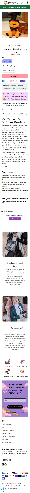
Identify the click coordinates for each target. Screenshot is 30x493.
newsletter (20, 105)
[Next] (28, 40)
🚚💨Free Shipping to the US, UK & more (15, 7)
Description (7, 114)
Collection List (6, 442)
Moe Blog (20, 483)
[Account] (22, 2)
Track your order (7, 424)
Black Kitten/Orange (9, 66)
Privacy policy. (18, 414)
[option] (15, 7)
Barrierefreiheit (22, 485)
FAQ (3, 427)
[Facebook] (3, 464)
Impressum (5, 439)
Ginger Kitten (7, 61)
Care (16, 114)
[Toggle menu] (2, 3)
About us (4, 483)
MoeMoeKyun (13, 488)
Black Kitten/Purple (9, 70)
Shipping (23, 114)
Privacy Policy (14, 485)
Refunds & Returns (8, 430)
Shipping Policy (7, 433)
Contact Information (11, 483)
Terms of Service (6, 485)
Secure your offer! (15, 407)
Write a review (15, 219)
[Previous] (2, 40)
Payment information (8, 436)
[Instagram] (5, 464)
